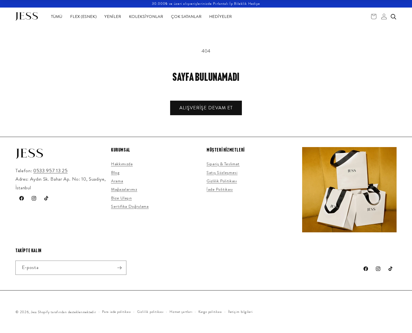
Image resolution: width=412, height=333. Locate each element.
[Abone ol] (119, 268)
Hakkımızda (122, 164)
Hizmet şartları (181, 311)
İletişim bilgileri (240, 311)
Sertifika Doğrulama (130, 206)
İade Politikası (220, 189)
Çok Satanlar (186, 16)
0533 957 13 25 (50, 170)
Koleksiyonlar (146, 16)
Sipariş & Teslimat (223, 164)
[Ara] (393, 16)
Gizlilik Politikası (222, 181)
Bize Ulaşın (121, 198)
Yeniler (112, 16)
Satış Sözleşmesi (222, 172)
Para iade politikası (116, 311)
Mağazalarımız (124, 189)
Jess (34, 312)
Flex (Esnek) (83, 16)
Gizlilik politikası (150, 311)
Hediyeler (220, 16)
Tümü (56, 16)
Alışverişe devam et (206, 108)
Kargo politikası (210, 311)
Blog (115, 172)
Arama (117, 181)
